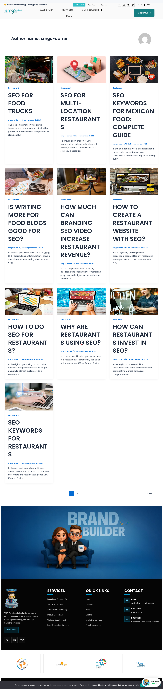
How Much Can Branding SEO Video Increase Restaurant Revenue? (80, 231)
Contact (103, 5)
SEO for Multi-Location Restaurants (80, 111)
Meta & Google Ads (55, 615)
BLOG (69, 15)
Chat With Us (136, 612)
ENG (149, 4)
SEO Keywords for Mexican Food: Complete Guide (133, 115)
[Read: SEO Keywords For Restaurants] (29, 396)
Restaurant (13, 88)
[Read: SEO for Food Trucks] (29, 69)
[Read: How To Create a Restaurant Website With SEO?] (134, 181)
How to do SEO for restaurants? (28, 338)
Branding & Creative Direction (59, 599)
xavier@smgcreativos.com (142, 603)
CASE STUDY (46, 9)
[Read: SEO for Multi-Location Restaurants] (81, 69)
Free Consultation (93, 625)
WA (22, 640)
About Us (90, 604)
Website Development (56, 620)
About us (91, 5)
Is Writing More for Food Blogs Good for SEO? (27, 223)
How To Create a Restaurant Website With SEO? (132, 223)
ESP (140, 4)
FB (14, 640)
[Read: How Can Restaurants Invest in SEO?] (134, 300)
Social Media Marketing (57, 609)
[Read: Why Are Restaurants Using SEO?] (81, 300)
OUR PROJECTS (90, 9)
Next (151, 493)
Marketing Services (94, 620)
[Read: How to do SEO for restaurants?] (29, 300)
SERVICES (67, 9)
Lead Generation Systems (58, 625)
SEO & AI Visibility (55, 604)
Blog (88, 609)
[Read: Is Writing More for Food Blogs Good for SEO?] (29, 181)
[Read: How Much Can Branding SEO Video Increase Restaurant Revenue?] (81, 181)
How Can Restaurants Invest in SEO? (132, 338)
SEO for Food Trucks (20, 103)
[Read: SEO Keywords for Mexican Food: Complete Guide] (134, 69)
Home (88, 599)
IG (7, 640)
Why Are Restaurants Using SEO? (80, 334)
